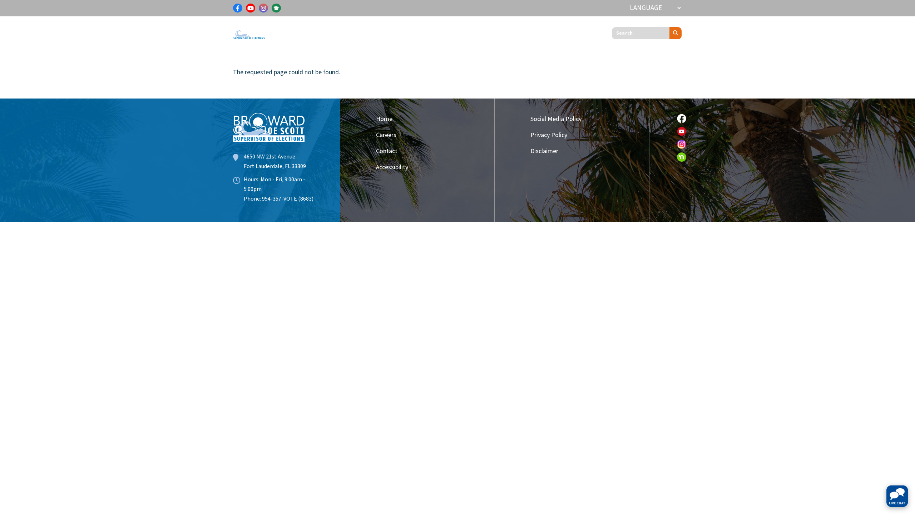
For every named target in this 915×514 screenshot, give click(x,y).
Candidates (409, 31)
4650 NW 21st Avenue (269, 157)
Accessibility (392, 167)
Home (384, 119)
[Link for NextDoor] (276, 8)
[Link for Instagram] (263, 8)
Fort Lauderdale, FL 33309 (275, 166)
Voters (291, 31)
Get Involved (458, 31)
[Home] (249, 31)
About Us (504, 31)
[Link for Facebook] (237, 8)
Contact (386, 151)
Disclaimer (544, 151)
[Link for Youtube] (250, 8)
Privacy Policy (548, 135)
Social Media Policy (556, 119)
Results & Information (346, 31)
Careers (386, 135)
